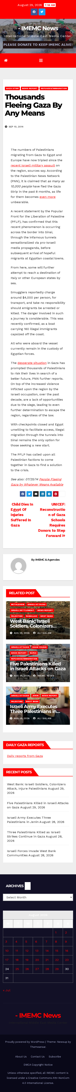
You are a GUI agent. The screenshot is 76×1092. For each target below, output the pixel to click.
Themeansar (37, 1046)
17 (7, 960)
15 (56, 951)
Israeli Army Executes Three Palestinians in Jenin (33, 711)
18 (17, 960)
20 (37, 960)
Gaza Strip (12, 88)
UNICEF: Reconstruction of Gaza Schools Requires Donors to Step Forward (51, 520)
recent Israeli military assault (33, 165)
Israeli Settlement (22, 610)
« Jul (6, 990)
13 (36, 951)
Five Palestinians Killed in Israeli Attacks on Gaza (38, 666)
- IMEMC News (38, 28)
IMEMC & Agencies (47, 559)
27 (37, 969)
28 (47, 969)
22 (57, 960)
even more (48, 197)
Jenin (35, 696)
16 (66, 951)
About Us (21, 1056)
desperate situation (32, 363)
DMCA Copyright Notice (38, 1064)
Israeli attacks (36, 604)
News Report (29, 88)
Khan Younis (39, 647)
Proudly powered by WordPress (25, 1041)
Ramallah (31, 616)
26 (27, 969)
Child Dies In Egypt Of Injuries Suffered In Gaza (22, 514)
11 (16, 951)
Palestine (17, 616)
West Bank (46, 616)
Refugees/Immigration (54, 88)
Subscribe (55, 1056)
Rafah (33, 653)
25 (17, 969)
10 (7, 951)
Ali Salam (43, 633)
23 (67, 960)
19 (26, 960)
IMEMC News (45, 675)
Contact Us (38, 1056)
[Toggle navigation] (41, 60)
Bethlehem (17, 604)
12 (26, 951)
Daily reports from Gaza (25, 756)
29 (57, 969)
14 (47, 951)
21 (47, 960)
